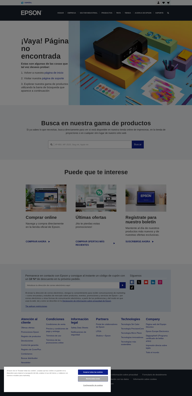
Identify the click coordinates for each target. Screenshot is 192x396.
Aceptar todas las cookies (93, 372)
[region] (57, 379)
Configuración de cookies (93, 385)
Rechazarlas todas (93, 379)
